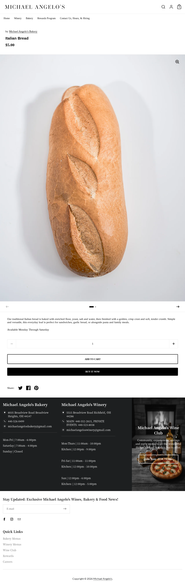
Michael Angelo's (102, 578)
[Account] (171, 7)
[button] (178, 306)
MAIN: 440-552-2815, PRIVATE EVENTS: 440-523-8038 (85, 423)
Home (7, 18)
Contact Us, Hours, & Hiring (75, 18)
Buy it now (92, 371)
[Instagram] (11, 519)
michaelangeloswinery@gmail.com (88, 430)
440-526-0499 (16, 421)
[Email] (19, 519)
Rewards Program (46, 18)
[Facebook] (4, 519)
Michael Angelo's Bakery (23, 31)
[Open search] (163, 7)
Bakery (29, 18)
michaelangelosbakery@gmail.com (30, 426)
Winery (17, 18)
